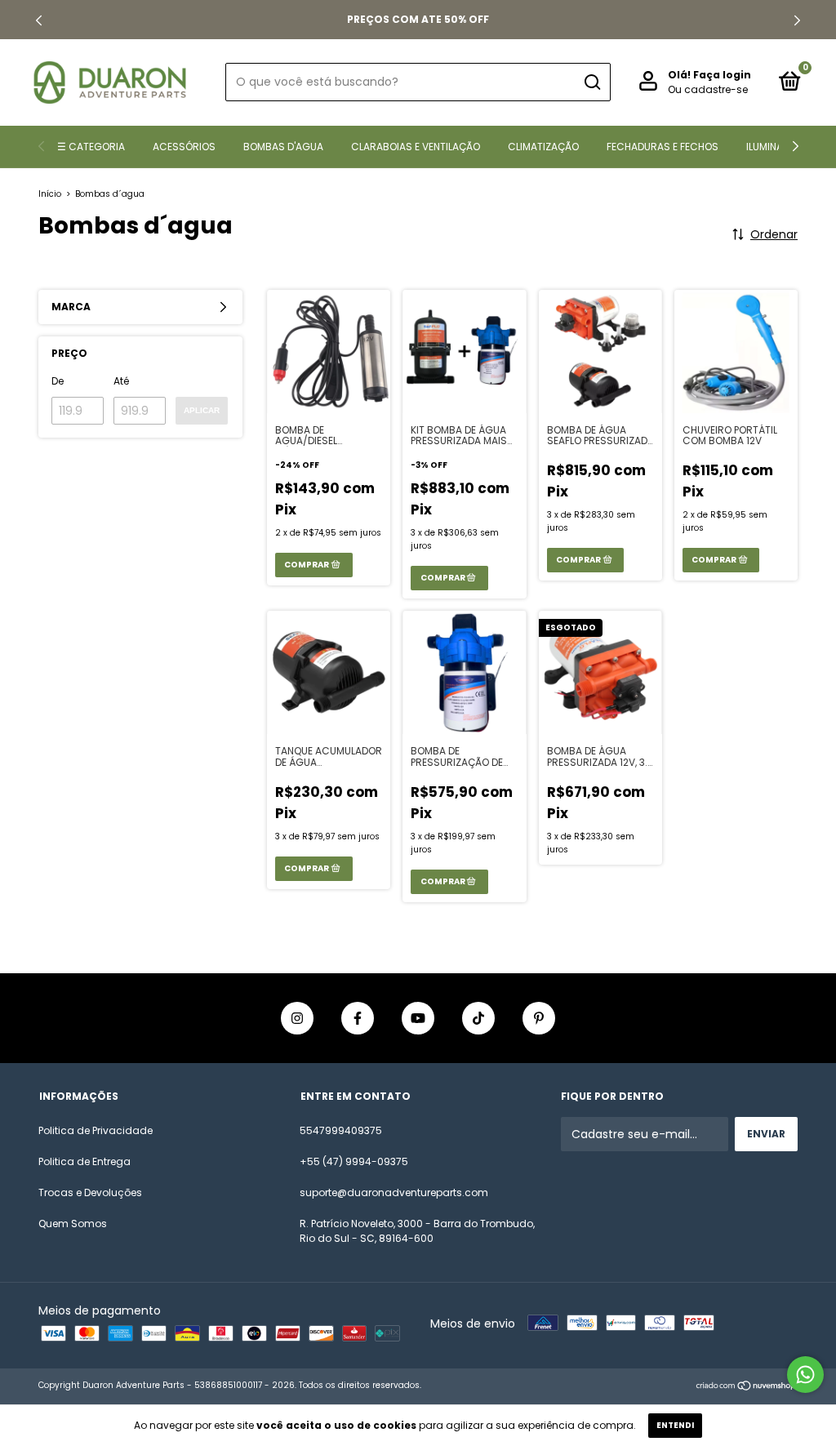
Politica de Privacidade (95, 1130)
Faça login (722, 75)
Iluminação (775, 146)
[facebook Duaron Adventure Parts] (357, 1018)
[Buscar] (591, 82)
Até (121, 381)
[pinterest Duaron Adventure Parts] (538, 1018)
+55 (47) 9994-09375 (354, 1161)
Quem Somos (72, 1223)
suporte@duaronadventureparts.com (394, 1192)
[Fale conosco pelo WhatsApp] (805, 1374)
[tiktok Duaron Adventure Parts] (478, 1018)
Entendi (675, 1425)
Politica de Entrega (84, 1161)
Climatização (543, 146)
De (57, 381)
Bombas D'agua (283, 146)
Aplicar (202, 410)
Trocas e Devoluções (90, 1192)
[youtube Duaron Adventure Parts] (418, 1018)
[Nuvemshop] (747, 1387)
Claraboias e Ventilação (415, 146)
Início (49, 194)
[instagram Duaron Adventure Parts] (297, 1018)
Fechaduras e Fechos (662, 146)
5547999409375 (341, 1130)
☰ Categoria (91, 146)
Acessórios (184, 146)
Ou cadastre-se (708, 89)
